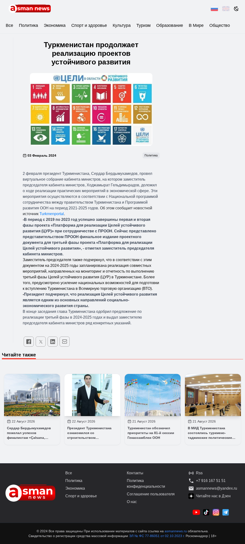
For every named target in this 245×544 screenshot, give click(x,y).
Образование (169, 25)
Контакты (135, 473)
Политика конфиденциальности (146, 483)
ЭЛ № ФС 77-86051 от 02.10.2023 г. (157, 536)
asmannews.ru (176, 531)
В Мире (196, 25)
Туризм (143, 25)
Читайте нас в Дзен (213, 496)
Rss (199, 473)
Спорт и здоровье (89, 25)
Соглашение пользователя (151, 494)
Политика (28, 25)
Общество (219, 25)
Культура (122, 25)
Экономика (55, 25)
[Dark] (236, 8)
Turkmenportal (51, 214)
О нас (132, 502)
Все (9, 25)
